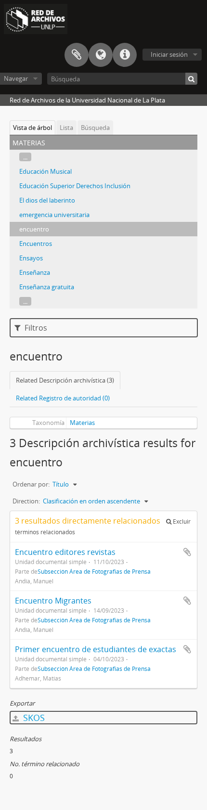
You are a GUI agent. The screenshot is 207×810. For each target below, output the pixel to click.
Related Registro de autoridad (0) (63, 398)
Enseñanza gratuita (46, 287)
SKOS (33, 717)
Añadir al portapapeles (187, 552)
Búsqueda (95, 127)
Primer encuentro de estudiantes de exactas (95, 649)
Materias (82, 422)
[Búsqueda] (191, 79)
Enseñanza (34, 272)
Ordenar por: (31, 484)
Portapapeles (77, 55)
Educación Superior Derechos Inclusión (74, 185)
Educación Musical (45, 171)
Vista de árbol (32, 127)
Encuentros (35, 243)
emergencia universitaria (54, 214)
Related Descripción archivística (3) (65, 380)
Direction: (26, 501)
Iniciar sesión (169, 54)
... (25, 157)
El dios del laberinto (47, 200)
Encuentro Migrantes (53, 600)
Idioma (101, 55)
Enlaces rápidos (125, 55)
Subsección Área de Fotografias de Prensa (94, 571)
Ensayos (31, 258)
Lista (66, 127)
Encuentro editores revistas (65, 552)
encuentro (34, 229)
